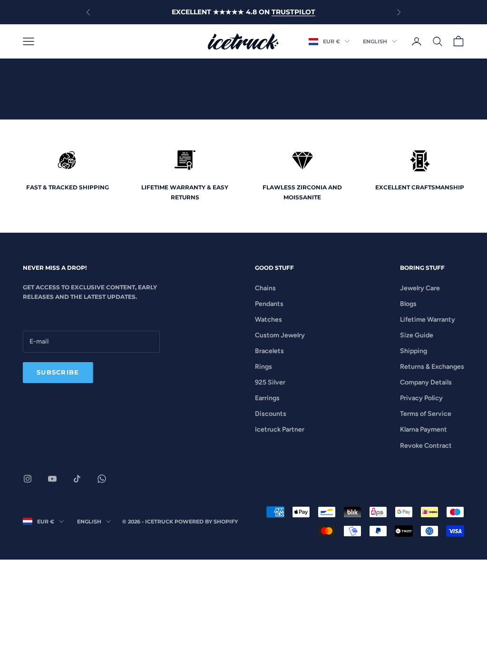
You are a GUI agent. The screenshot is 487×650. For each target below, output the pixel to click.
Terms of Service (425, 414)
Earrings (267, 398)
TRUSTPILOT (293, 12)
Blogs (408, 304)
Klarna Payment (423, 429)
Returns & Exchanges (432, 367)
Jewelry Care (420, 288)
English (375, 41)
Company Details (426, 382)
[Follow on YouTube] (52, 478)
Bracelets (269, 351)
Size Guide (416, 335)
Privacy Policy (421, 398)
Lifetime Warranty (427, 319)
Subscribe (58, 372)
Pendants (269, 304)
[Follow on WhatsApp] (102, 478)
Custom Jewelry (280, 335)
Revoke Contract (426, 446)
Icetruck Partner (279, 429)
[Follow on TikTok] (77, 478)
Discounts (270, 414)
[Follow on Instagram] (27, 478)
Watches (268, 319)
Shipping (413, 351)
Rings (263, 367)
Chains (265, 288)
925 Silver (270, 382)
